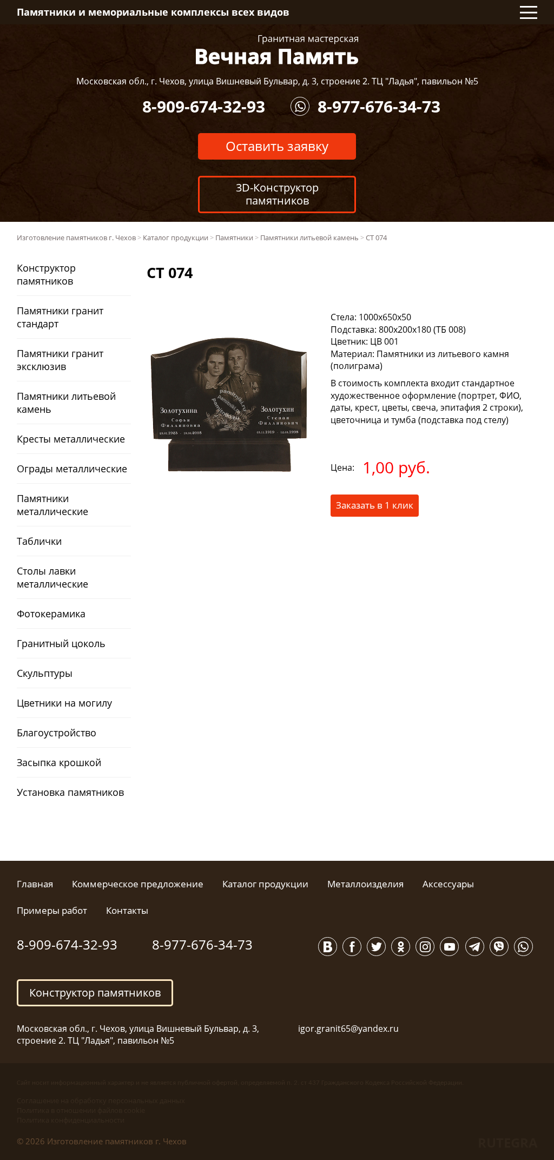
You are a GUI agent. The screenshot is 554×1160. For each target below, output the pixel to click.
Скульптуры (44, 673)
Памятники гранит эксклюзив (60, 360)
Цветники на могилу (64, 702)
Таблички (39, 541)
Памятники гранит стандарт (60, 317)
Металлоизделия (365, 884)
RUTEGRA (508, 1142)
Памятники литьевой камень (66, 403)
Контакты (127, 910)
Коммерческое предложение (137, 884)
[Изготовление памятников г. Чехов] (277, 48)
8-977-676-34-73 (379, 106)
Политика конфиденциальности (70, 1120)
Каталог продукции (265, 884)
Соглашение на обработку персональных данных (101, 1100)
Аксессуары (448, 884)
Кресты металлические (71, 438)
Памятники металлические (52, 505)
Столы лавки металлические (52, 577)
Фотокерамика (51, 613)
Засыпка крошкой (59, 762)
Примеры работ (52, 910)
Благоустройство (56, 732)
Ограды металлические (72, 468)
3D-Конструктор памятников (277, 194)
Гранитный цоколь (61, 643)
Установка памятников (70, 792)
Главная (35, 884)
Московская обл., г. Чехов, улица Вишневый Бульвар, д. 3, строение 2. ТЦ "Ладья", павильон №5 (277, 81)
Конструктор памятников (46, 274)
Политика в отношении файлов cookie (81, 1110)
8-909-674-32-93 (203, 106)
